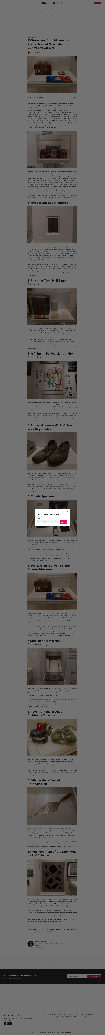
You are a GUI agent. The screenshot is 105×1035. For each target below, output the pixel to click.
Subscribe (63, 522)
